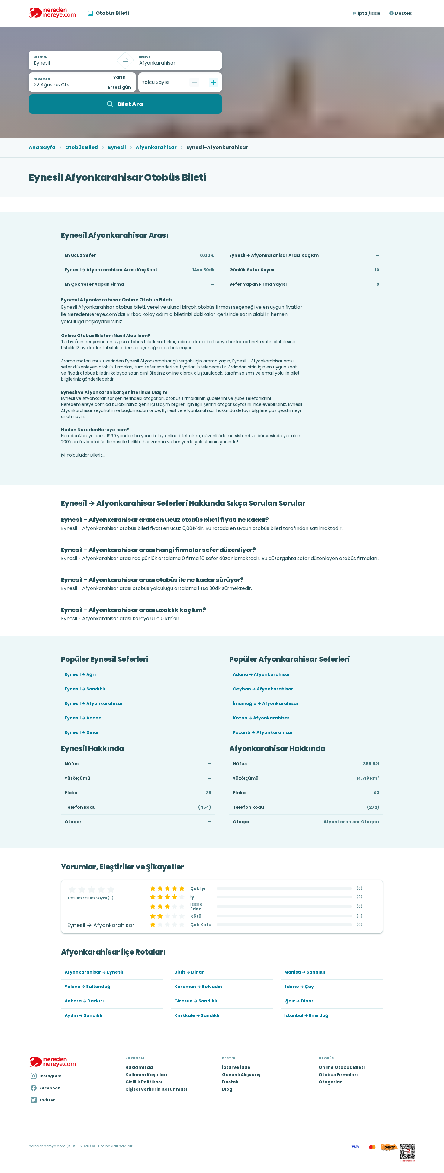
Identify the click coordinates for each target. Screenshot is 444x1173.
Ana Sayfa (42, 148)
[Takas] (125, 60)
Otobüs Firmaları (338, 1075)
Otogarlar (330, 1082)
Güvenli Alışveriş (241, 1075)
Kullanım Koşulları (146, 1075)
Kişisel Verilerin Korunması (156, 1089)
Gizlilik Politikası (143, 1082)
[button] (366, 13)
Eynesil (117, 148)
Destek (403, 13)
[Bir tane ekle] (213, 82)
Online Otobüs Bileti (342, 1067)
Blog (227, 1089)
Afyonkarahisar (156, 148)
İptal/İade (369, 13)
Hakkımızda (139, 1067)
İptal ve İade (236, 1067)
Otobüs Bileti (81, 148)
